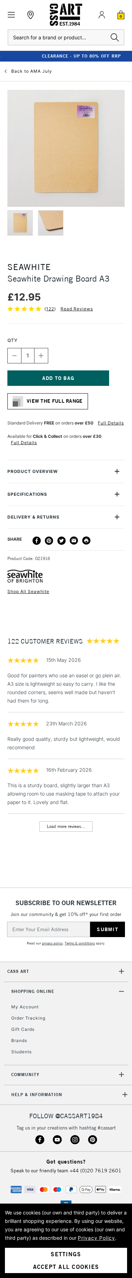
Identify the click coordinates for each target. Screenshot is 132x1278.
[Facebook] (36, 540)
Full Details (111, 423)
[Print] (86, 540)
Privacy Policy (96, 1238)
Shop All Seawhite (28, 591)
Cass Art (18, 971)
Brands (19, 1040)
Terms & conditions (80, 943)
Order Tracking (28, 1018)
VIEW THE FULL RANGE (55, 401)
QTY (12, 340)
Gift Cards (22, 1029)
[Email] (74, 540)
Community (25, 1074)
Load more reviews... (66, 826)
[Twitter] (61, 540)
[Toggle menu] (11, 15)
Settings (66, 1254)
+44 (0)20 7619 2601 (95, 1170)
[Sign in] (101, 14)
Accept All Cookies (66, 1266)
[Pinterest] (49, 540)
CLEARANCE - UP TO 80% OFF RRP (66, 56)
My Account (25, 1006)
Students (21, 1051)
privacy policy (52, 943)
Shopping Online (32, 991)
